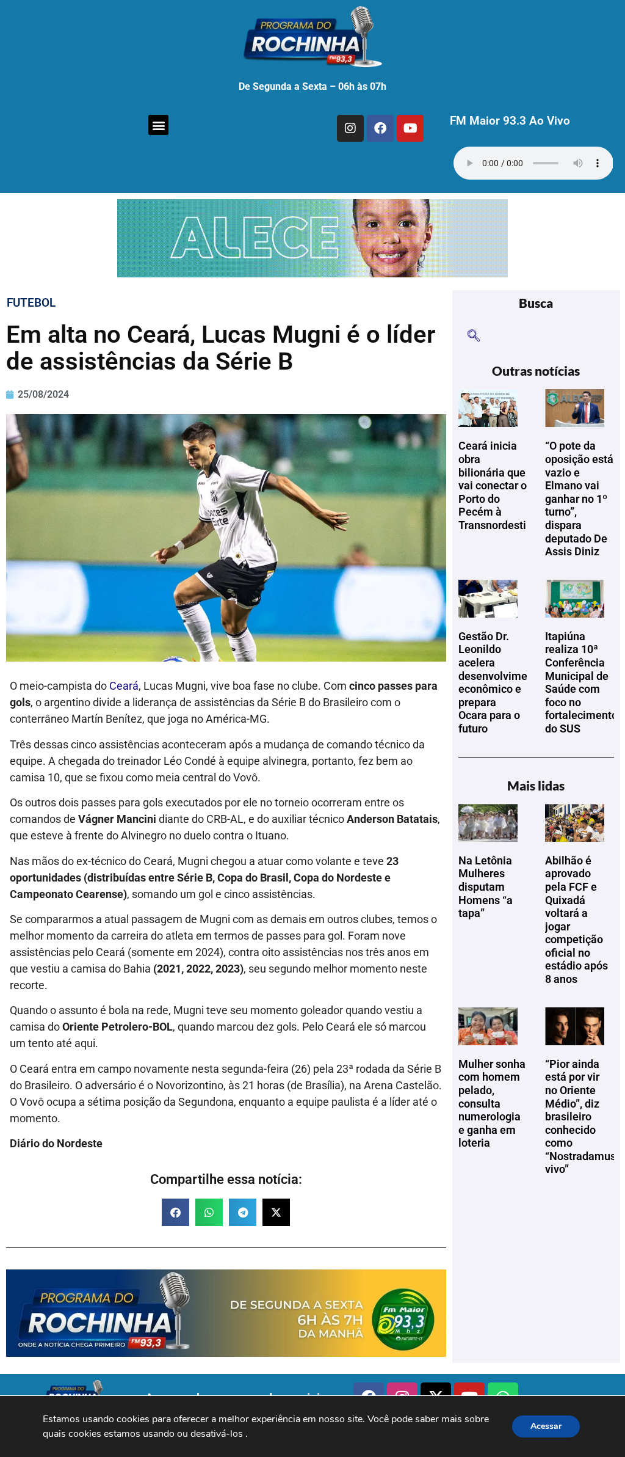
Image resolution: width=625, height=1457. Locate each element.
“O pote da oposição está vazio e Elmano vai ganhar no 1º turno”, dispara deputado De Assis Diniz (579, 498)
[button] (158, 125)
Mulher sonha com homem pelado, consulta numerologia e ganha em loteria (492, 1103)
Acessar (546, 1426)
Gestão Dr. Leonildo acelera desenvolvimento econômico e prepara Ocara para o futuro (500, 682)
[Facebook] (380, 128)
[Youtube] (410, 128)
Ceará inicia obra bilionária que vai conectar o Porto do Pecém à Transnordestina (498, 485)
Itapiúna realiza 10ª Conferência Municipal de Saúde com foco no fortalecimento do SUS (581, 682)
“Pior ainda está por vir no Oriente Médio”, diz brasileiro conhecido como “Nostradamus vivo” (580, 1116)
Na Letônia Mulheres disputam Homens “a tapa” (485, 886)
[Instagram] (350, 128)
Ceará (124, 685)
